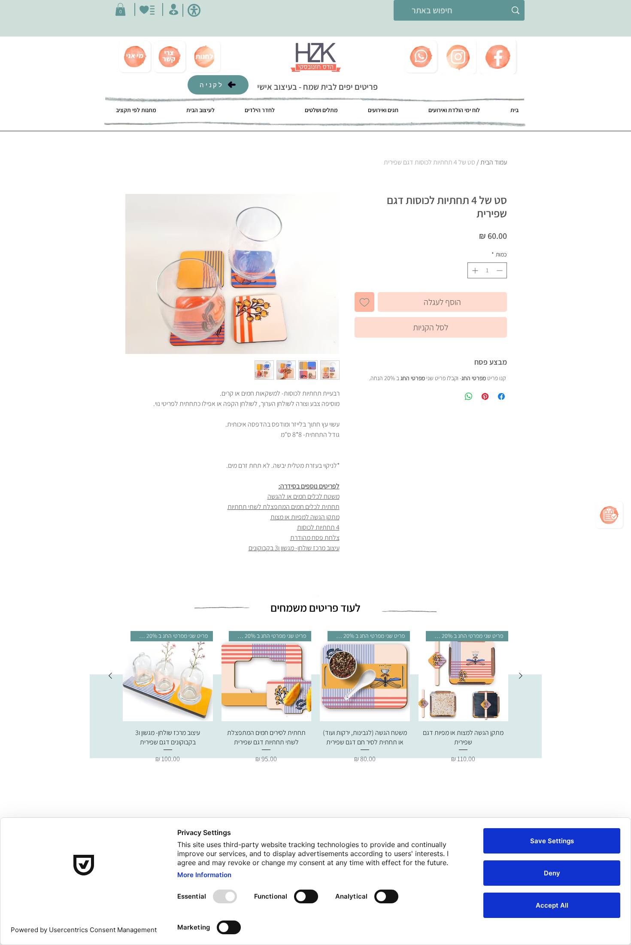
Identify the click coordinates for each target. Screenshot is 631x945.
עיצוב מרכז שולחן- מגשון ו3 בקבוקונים (294, 547)
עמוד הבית (493, 162)
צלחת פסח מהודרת (315, 537)
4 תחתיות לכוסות (318, 527)
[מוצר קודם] (521, 676)
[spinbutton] (487, 270)
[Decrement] (500, 270)
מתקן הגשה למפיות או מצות (305, 516)
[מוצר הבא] (110, 676)
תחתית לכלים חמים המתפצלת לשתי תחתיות (284, 506)
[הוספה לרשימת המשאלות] (364, 302)
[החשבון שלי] (173, 9)
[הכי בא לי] (147, 10)
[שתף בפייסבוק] (501, 396)
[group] (315, 698)
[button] (120, 9)
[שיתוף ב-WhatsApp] (469, 396)
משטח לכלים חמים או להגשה (303, 496)
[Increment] (474, 270)
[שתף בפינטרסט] (485, 396)
